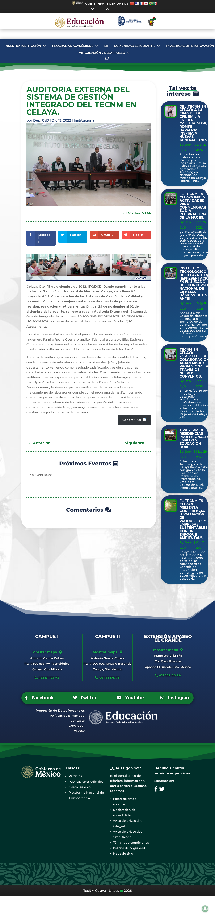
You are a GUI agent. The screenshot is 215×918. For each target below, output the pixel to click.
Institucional (85, 120)
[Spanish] (155, 3)
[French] (141, 3)
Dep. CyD (41, 120)
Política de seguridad (129, 848)
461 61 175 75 (48, 678)
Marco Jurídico (80, 787)
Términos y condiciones (131, 842)
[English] (137, 3)
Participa (75, 776)
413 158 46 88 (170, 675)
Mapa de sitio (123, 853)
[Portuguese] (151, 3)
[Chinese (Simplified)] (132, 3)
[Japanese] (146, 3)
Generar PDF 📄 (134, 420)
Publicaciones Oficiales (86, 781)
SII (106, 46)
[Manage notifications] (205, 908)
